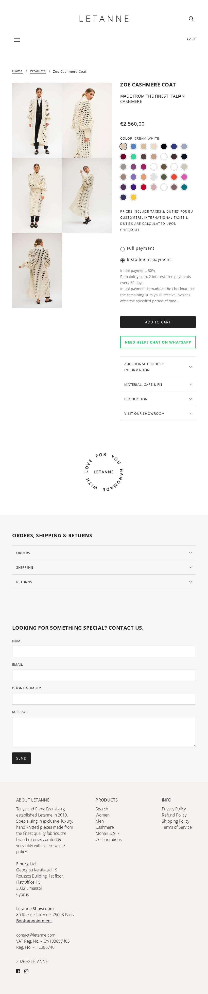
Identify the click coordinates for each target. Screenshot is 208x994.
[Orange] (174, 177)
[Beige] (144, 146)
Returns (24, 582)
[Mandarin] (144, 177)
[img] (191, 18)
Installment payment (149, 259)
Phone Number (26, 688)
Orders (23, 553)
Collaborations (109, 839)
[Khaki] (164, 167)
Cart (191, 38)
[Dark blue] (184, 157)
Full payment (140, 248)
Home (17, 71)
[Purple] (123, 187)
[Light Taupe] (123, 177)
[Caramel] (164, 157)
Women (103, 815)
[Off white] (154, 177)
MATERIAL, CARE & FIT (143, 384)
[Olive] (164, 177)
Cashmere (105, 827)
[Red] (144, 187)
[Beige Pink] (154, 146)
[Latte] (174, 167)
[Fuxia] (144, 167)
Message (20, 711)
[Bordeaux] (123, 157)
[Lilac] (133, 177)
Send (21, 758)
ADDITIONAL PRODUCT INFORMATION (144, 367)
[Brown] (144, 157)
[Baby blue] (133, 146)
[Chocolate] (174, 157)
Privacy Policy (174, 809)
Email (17, 664)
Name (17, 641)
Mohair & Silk (107, 833)
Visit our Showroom (144, 413)
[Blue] (174, 146)
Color (126, 138)
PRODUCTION (136, 399)
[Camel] (154, 157)
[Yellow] (133, 197)
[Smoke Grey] (164, 187)
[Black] (164, 146)
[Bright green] (133, 157)
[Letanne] (104, 18)
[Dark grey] (123, 167)
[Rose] (154, 187)
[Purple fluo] (133, 187)
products (38, 71)
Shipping (24, 567)
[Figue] (133, 167)
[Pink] (184, 177)
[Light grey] (184, 167)
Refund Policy (174, 815)
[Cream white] (123, 146)
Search (102, 809)
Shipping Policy (175, 821)
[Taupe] (174, 187)
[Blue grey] (184, 146)
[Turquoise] (184, 187)
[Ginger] (154, 167)
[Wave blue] (123, 197)
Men (100, 821)
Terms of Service (177, 827)
